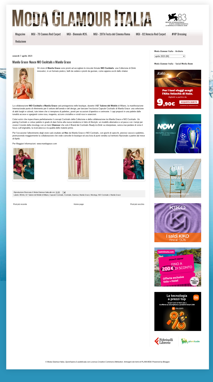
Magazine (20, 34)
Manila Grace (85, 195)
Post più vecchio (137, 204)
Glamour (75, 195)
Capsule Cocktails (56, 195)
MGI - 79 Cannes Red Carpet (46, 34)
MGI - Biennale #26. (77, 34)
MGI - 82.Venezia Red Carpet (151, 34)
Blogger (166, 362)
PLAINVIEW (146, 362)
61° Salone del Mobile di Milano (37, 195)
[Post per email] (64, 192)
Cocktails (67, 195)
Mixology (94, 195)
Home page (79, 204)
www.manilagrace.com (47, 143)
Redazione (20, 41)
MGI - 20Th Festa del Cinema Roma (111, 34)
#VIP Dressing (179, 34)
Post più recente (20, 204)
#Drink (22, 195)
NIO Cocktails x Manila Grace (109, 195)
